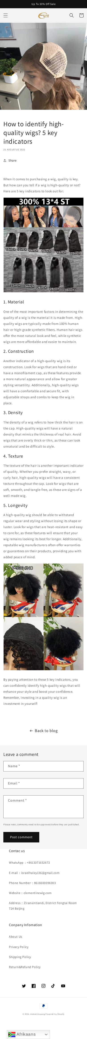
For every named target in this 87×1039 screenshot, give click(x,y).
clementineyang (37, 1014)
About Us (15, 937)
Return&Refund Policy (25, 967)
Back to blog (46, 730)
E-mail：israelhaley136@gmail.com (34, 873)
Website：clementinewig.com (30, 893)
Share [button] (12, 160)
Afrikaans (25, 1034)
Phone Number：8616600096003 (32, 883)
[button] (5, 15)
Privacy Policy (18, 947)
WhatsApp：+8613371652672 (29, 863)
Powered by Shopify (55, 1014)
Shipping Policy (20, 957)
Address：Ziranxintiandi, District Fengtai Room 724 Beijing (43, 905)
